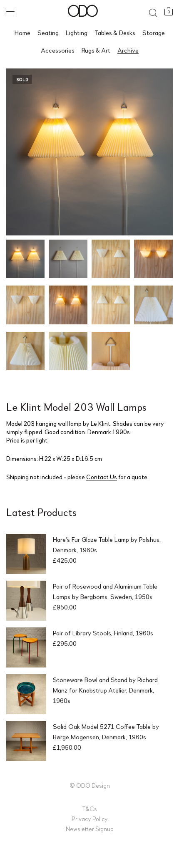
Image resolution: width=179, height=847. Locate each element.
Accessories (58, 50)
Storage (153, 32)
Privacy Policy (90, 818)
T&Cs (89, 808)
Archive (128, 50)
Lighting (76, 32)
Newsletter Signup (90, 828)
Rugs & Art (96, 50)
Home (22, 32)
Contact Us (101, 476)
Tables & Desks (114, 32)
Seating (48, 32)
